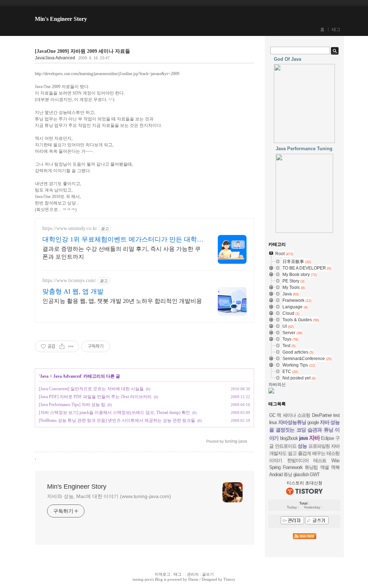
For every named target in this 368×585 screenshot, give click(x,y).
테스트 (319, 460)
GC (272, 415)
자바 (314, 438)
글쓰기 (208, 574)
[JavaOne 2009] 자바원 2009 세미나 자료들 (82, 51)
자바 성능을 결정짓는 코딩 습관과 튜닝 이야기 (304, 430)
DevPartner (322, 415)
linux (273, 422)
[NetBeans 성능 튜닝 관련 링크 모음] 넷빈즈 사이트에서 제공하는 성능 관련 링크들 (117, 420)
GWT (314, 474)
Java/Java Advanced (55, 57)
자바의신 (277, 384)
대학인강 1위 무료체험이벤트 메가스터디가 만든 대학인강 (122, 240)
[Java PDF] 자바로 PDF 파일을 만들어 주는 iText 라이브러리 (95, 396)
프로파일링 (319, 446)
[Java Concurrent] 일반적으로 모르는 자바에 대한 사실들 (91, 388)
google (313, 422)
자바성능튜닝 (292, 422)
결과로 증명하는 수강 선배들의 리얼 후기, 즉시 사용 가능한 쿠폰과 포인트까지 (121, 253)
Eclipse (327, 438)
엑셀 (324, 467)
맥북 (335, 467)
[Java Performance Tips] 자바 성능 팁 (72, 404)
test (336, 415)
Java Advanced (67, 376)
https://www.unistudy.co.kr (69, 228)
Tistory (229, 579)
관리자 (193, 574)
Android (275, 474)
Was (335, 460)
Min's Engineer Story (61, 19)
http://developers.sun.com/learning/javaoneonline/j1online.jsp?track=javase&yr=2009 (107, 73)
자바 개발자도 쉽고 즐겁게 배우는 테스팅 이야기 (304, 453)
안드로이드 (285, 446)
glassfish (301, 474)
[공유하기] (62, 346)
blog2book (289, 438)
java (303, 438)
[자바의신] (271, 392)
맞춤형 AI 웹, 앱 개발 (73, 291)
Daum (193, 579)
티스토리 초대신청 (304, 482)
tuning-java (142, 579)
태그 (336, 29)
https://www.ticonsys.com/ (69, 280)
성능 (302, 446)
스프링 (303, 415)
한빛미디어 (298, 460)
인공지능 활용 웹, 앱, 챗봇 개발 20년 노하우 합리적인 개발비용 (122, 301)
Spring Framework (286, 467)
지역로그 (162, 574)
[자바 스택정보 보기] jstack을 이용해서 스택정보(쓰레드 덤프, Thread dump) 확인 (114, 412)
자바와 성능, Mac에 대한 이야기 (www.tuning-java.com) (109, 496)
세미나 (289, 415)
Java (44, 376)
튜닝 (288, 474)
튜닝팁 (311, 467)
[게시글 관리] (70, 346)
